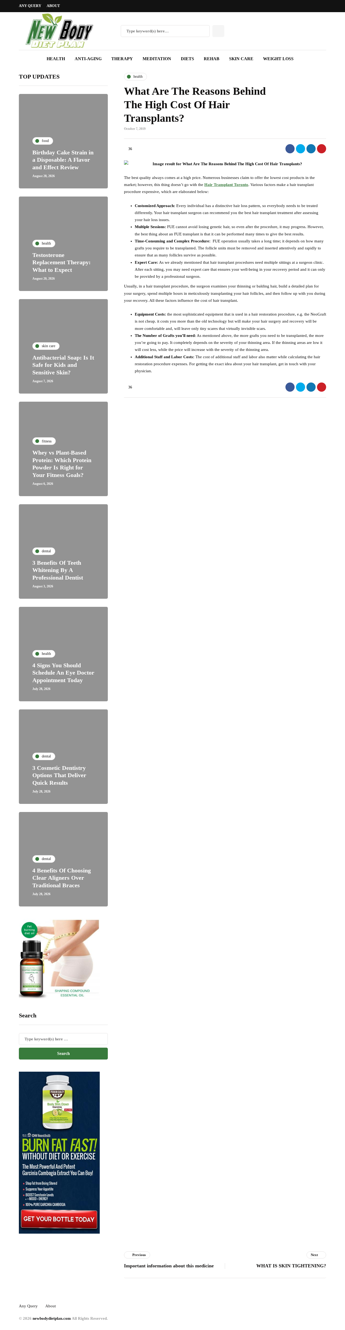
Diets (187, 58)
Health (56, 58)
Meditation (157, 58)
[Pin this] (321, 148)
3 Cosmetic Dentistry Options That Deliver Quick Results (59, 775)
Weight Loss (278, 58)
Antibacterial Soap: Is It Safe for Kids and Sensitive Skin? (63, 365)
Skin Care (241, 58)
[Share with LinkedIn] (311, 148)
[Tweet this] (300, 148)
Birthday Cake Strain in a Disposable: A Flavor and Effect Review (63, 160)
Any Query (30, 6)
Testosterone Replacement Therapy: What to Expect (61, 262)
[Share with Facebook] (290, 148)
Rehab (211, 58)
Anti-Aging (88, 58)
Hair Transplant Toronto (226, 184)
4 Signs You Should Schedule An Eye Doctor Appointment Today (63, 672)
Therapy (122, 58)
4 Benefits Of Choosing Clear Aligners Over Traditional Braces (61, 878)
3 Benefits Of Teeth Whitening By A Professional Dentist (57, 570)
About (53, 6)
